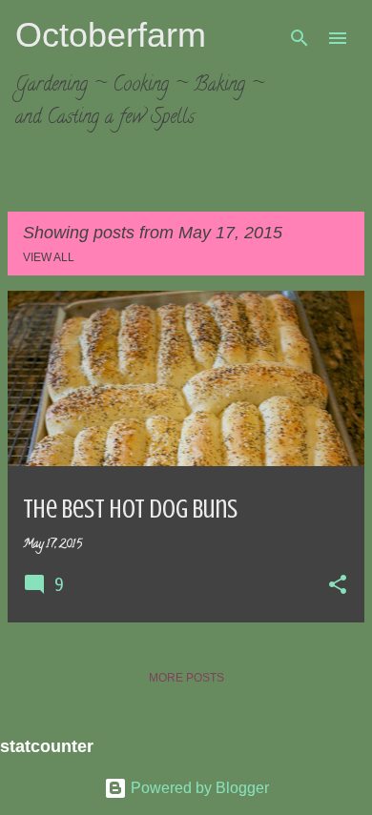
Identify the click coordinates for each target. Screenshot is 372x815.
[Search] (299, 38)
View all (48, 257)
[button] (337, 586)
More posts (186, 677)
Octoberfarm (110, 34)
